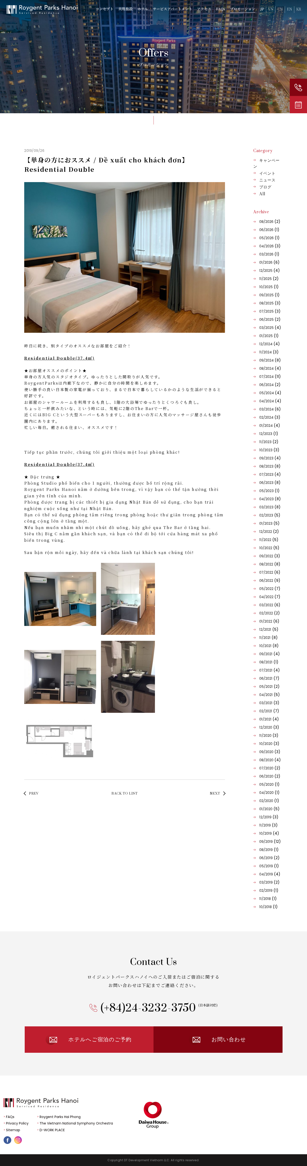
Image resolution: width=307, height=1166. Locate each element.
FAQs (10, 1116)
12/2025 (269, 270)
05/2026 (269, 237)
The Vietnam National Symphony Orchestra (76, 1123)
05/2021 (269, 686)
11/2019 (268, 825)
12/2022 (269, 531)
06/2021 (269, 678)
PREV (34, 793)
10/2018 (268, 906)
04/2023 (270, 498)
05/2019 (269, 866)
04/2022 (269, 596)
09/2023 (270, 458)
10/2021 (269, 645)
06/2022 (269, 580)
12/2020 (269, 727)
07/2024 (270, 376)
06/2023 (270, 482)
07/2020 (269, 768)
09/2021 (269, 653)
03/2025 (270, 327)
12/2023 (268, 433)
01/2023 (269, 523)
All (262, 194)
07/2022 (269, 572)
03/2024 (270, 409)
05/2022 (269, 588)
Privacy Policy (17, 1123)
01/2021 (269, 719)
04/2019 (269, 874)
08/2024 (270, 368)
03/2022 (269, 604)
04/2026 (270, 246)
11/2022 (268, 539)
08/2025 (270, 303)
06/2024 (270, 384)
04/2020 (269, 792)
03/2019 (269, 882)
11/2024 (269, 352)
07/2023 (270, 474)
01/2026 (269, 262)
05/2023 (269, 490)
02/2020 (269, 800)
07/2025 (270, 311)
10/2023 (269, 449)
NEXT (215, 793)
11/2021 (268, 637)
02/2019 (268, 890)
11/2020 (268, 735)
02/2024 (269, 417)
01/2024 (269, 425)
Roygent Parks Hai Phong (60, 1116)
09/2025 (269, 294)
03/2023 (270, 507)
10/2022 (269, 547)
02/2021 (269, 711)
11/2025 (269, 278)
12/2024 (269, 343)
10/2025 (269, 286)
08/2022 (269, 564)
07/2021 (269, 670)
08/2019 (269, 849)
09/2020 (269, 751)
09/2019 (270, 841)
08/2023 (270, 466)
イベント (267, 173)
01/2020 (269, 808)
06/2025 (270, 319)
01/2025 (269, 335)
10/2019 (269, 833)
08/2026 (269, 221)
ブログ (265, 187)
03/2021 (269, 702)
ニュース (267, 180)
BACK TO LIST (125, 793)
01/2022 (269, 621)
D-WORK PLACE (52, 1130)
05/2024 (270, 392)
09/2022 (269, 556)
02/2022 (269, 613)
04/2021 (269, 694)
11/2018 (268, 898)
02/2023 (269, 515)
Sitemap (13, 1130)
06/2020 (269, 776)
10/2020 (269, 743)
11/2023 (268, 441)
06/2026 (269, 229)
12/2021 (268, 629)
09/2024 (270, 360)
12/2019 (268, 817)
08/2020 (270, 759)
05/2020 (269, 784)
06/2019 (269, 857)
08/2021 (268, 662)
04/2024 (270, 401)
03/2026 (269, 254)
